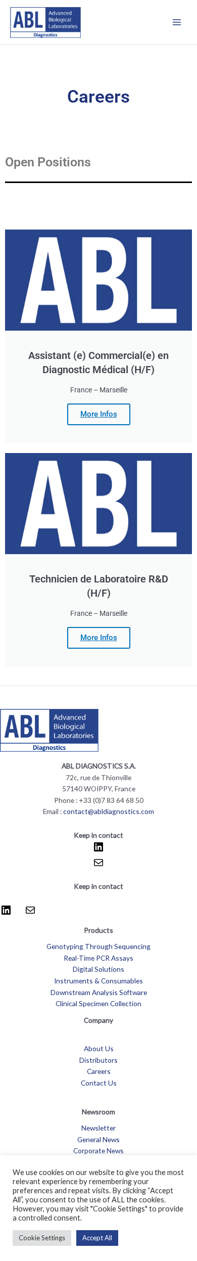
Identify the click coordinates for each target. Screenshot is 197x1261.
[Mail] (98, 866)
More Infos (98, 414)
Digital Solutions (98, 969)
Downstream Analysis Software (99, 992)
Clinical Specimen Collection (98, 1003)
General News (98, 1139)
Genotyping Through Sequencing (98, 946)
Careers (99, 1071)
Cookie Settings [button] (42, 1238)
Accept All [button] (97, 1238)
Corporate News (98, 1150)
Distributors (98, 1060)
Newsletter (98, 1127)
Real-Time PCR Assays (98, 958)
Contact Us (99, 1082)
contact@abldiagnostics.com (108, 811)
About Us (99, 1048)
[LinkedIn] (98, 850)
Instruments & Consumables (98, 980)
